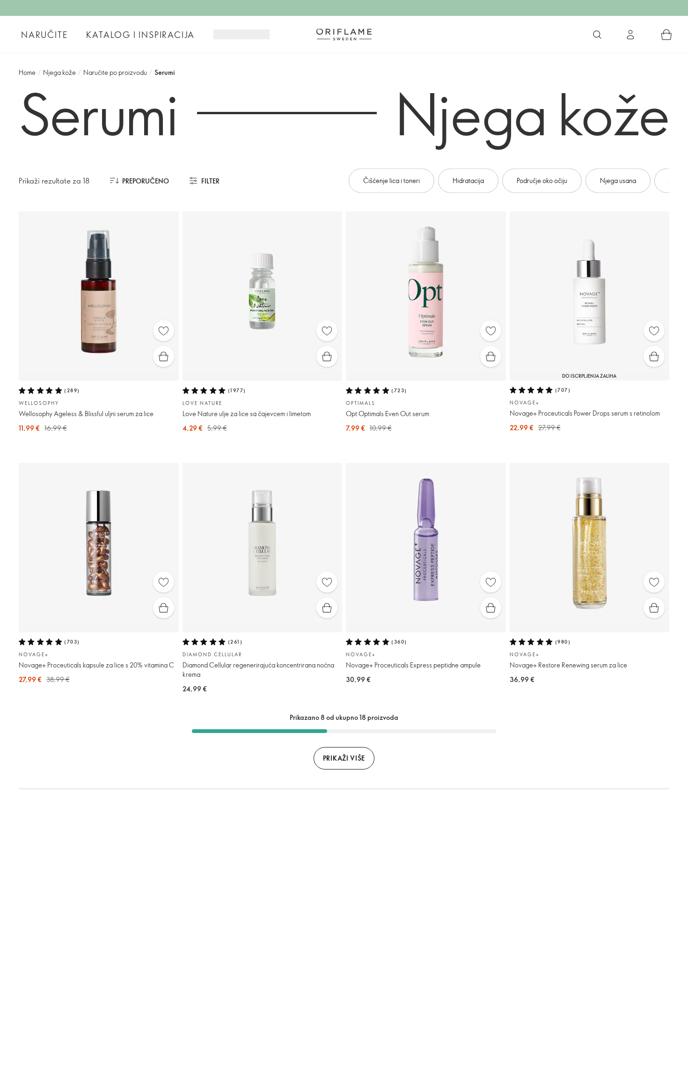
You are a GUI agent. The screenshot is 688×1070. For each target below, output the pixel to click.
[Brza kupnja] (163, 356)
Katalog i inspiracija (140, 34)
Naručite (44, 34)
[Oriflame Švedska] (344, 34)
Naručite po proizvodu (115, 72)
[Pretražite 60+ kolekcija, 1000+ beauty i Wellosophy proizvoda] (597, 35)
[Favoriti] (163, 330)
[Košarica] (666, 34)
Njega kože (59, 72)
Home (27, 72)
